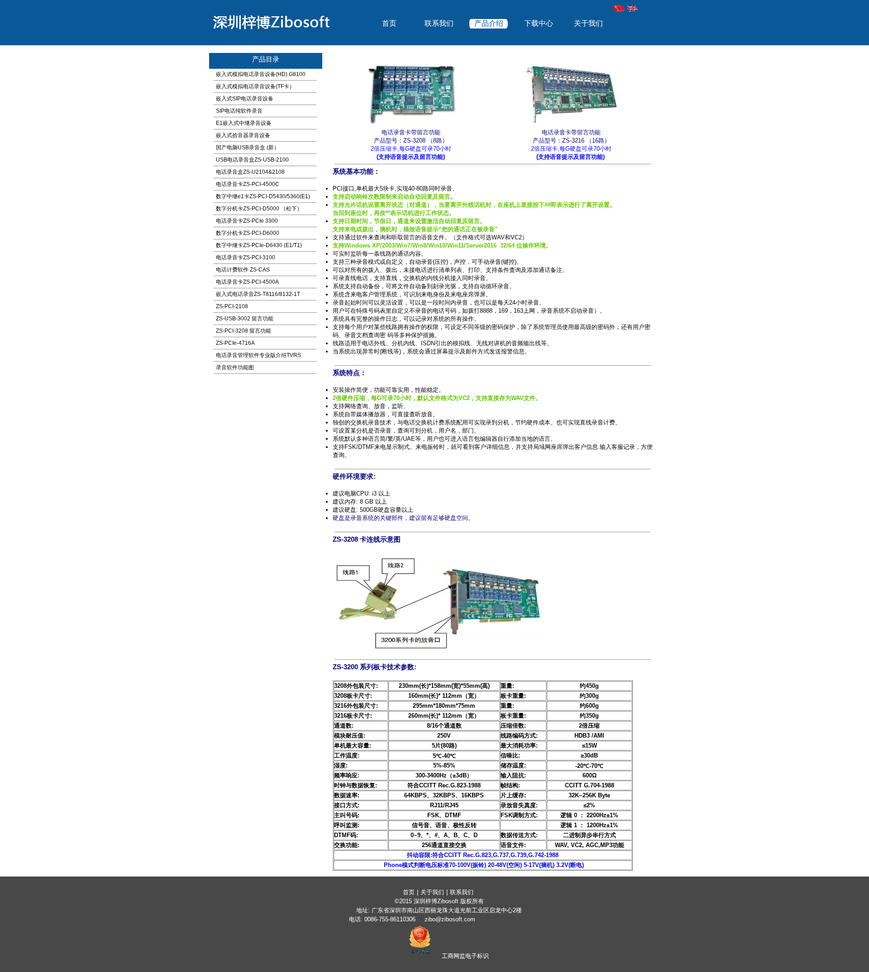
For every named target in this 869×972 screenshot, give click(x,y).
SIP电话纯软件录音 (239, 111)
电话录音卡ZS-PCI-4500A (247, 282)
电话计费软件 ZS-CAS (243, 270)
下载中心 (538, 23)
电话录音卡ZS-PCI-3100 (245, 257)
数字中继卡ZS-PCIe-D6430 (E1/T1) (259, 245)
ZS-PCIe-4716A (235, 343)
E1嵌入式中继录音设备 (244, 123)
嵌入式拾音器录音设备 (243, 135)
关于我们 (588, 23)
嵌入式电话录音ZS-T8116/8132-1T (258, 294)
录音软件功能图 (235, 367)
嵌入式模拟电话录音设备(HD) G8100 (261, 74)
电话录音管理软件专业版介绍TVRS (258, 355)
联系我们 (439, 23)
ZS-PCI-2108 (232, 306)
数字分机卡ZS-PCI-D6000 (247, 233)
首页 (389, 23)
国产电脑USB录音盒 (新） (247, 147)
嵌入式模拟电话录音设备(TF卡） (255, 86)
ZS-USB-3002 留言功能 (244, 318)
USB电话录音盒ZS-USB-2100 (252, 160)
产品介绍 (488, 23)
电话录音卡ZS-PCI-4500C (247, 184)
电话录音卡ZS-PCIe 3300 (247, 221)
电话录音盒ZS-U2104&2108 (250, 172)
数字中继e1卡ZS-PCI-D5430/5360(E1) (263, 196)
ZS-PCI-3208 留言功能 (243, 331)
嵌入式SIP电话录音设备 (244, 98)
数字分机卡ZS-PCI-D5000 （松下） (259, 208)
